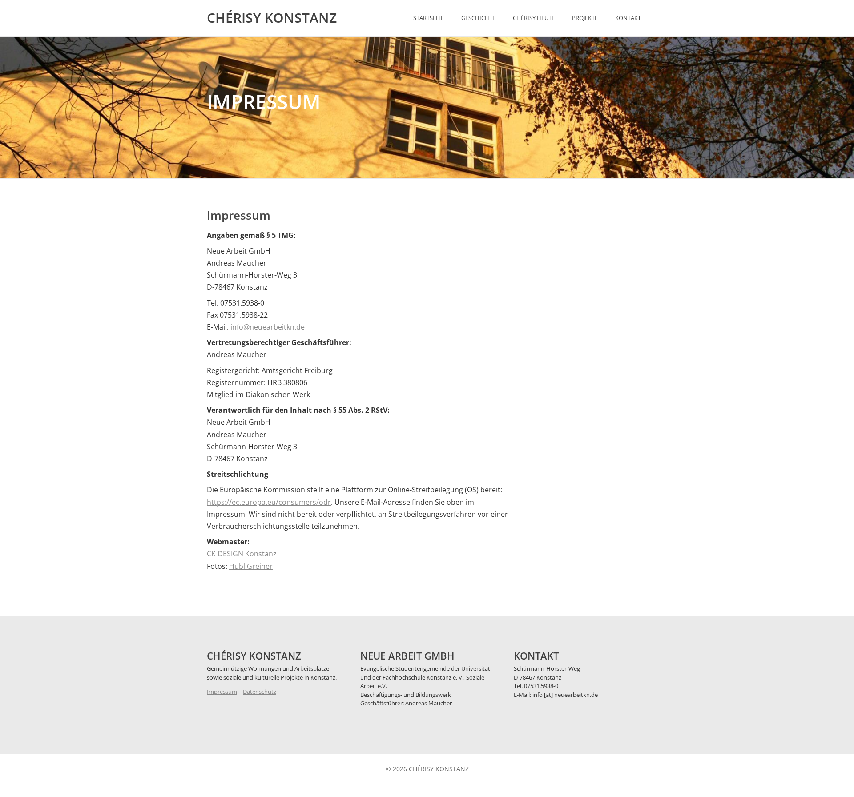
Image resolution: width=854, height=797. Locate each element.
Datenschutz (259, 692)
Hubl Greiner (251, 566)
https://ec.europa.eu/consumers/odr (269, 502)
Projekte (585, 18)
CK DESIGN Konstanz (242, 554)
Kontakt (628, 18)
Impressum (222, 692)
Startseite (428, 18)
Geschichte (478, 18)
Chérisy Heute (534, 18)
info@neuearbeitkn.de (267, 327)
